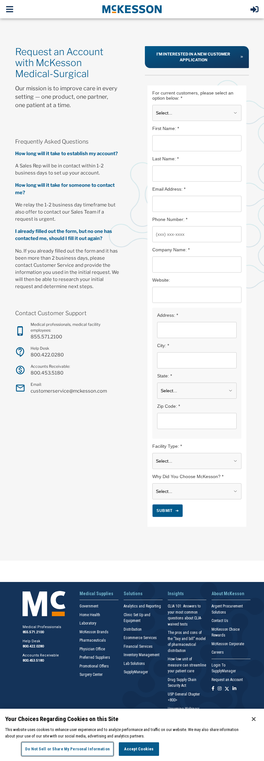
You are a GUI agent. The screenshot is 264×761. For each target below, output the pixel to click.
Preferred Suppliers (95, 657)
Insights (176, 593)
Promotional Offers (94, 666)
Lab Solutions (134, 663)
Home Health (90, 615)
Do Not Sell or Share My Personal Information (67, 748)
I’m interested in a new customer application (193, 57)
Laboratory (88, 623)
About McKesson (228, 593)
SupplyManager (136, 672)
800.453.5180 (47, 373)
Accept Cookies (139, 748)
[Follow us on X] (227, 689)
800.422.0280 (47, 355)
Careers (218, 652)
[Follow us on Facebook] (213, 689)
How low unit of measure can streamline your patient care (187, 665)
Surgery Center (91, 674)
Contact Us (220, 620)
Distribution (133, 629)
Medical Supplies (96, 593)
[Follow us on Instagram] (220, 689)
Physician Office (92, 649)
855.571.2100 (46, 337)
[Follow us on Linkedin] (234, 689)
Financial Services (138, 646)
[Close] (254, 719)
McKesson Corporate (228, 644)
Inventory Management (141, 655)
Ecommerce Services (140, 638)
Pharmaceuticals (93, 640)
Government (89, 606)
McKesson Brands (94, 632)
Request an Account (227, 679)
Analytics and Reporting (142, 606)
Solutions (133, 593)
